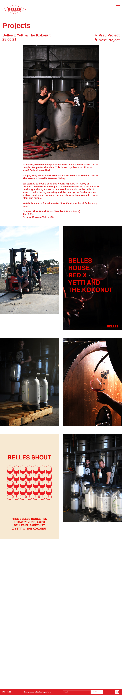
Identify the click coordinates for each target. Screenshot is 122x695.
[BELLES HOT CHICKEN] (14, 13)
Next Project (107, 40)
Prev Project (107, 35)
